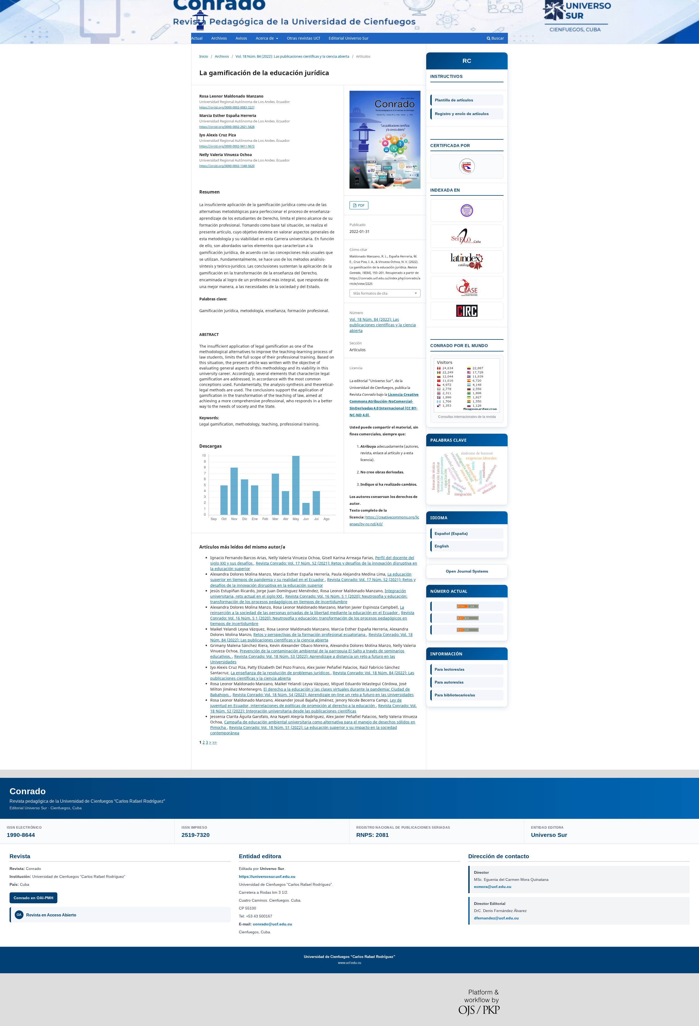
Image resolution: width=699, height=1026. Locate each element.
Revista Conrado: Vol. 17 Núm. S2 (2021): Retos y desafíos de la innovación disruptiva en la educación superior (313, 582)
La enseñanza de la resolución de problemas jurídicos (281, 672)
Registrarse (482, 4)
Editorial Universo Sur (349, 38)
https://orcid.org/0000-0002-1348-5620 (226, 166)
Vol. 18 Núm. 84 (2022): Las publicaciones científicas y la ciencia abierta (292, 56)
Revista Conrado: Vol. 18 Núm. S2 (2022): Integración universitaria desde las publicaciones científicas (313, 708)
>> (214, 742)
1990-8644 (21, 835)
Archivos (219, 38)
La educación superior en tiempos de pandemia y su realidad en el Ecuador (310, 576)
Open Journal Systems (467, 571)
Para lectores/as (449, 669)
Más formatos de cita (370, 293)
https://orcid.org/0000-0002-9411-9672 (226, 146)
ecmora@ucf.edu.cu (492, 886)
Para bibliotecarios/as (455, 695)
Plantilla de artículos (454, 100)
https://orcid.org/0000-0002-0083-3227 (226, 107)
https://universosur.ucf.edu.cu (267, 876)
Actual (197, 38)
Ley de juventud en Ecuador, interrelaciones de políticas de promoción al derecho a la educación (306, 702)
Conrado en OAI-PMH (33, 898)
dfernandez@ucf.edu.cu (496, 918)
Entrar (503, 4)
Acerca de (265, 38)
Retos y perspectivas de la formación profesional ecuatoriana (309, 634)
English (442, 546)
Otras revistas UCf (303, 38)
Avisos (241, 38)
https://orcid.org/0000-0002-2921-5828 (226, 127)
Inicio (203, 56)
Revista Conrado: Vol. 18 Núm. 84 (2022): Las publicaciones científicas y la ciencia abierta (311, 637)
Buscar (497, 38)
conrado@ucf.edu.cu (272, 924)
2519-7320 (196, 835)
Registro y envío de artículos (462, 114)
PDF (361, 205)
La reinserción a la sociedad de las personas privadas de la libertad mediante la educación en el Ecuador (307, 610)
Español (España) (451, 533)
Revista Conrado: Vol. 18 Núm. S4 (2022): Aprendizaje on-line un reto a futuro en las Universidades (323, 694)
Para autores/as (449, 682)
